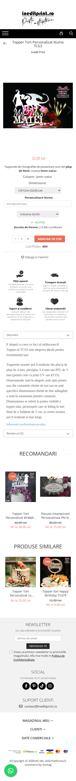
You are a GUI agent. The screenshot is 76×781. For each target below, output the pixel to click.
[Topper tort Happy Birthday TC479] (55, 572)
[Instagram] (50, 686)
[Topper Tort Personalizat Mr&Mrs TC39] (20, 487)
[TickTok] (42, 686)
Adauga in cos (50, 239)
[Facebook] (26, 686)
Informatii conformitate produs (26, 424)
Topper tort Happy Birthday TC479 (55, 593)
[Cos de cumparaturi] (61, 33)
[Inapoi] (3, 43)
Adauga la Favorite (36, 257)
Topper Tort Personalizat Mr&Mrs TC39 (20, 516)
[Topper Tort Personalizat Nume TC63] (38, 105)
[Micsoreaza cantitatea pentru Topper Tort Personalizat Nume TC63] (15, 239)
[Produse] (6, 34)
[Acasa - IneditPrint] (38, 18)
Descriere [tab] (12, 335)
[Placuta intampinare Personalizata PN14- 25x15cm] (55, 487)
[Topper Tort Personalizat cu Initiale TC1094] (20, 572)
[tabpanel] (38, 105)
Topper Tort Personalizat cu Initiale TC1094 (20, 593)
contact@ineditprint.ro (40, 706)
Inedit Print (38, 52)
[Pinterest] (34, 686)
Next (69, 110)
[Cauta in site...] (71, 33)
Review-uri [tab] (15, 433)
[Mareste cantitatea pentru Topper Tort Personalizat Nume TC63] (28, 239)
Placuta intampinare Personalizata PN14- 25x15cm (55, 516)
